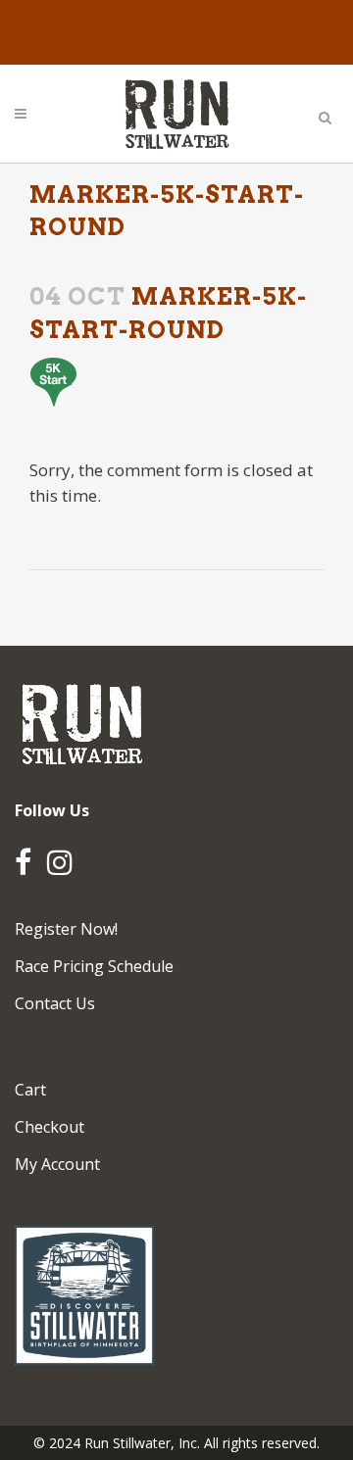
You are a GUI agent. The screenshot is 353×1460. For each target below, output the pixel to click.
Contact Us (55, 1003)
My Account (57, 1164)
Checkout (49, 1127)
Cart (30, 1089)
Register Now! (66, 929)
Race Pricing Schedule (94, 966)
